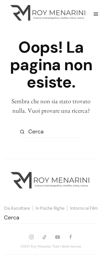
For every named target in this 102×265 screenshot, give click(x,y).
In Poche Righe (50, 208)
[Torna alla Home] (49, 14)
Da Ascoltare (17, 208)
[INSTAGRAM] (31, 236)
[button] (96, 14)
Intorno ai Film (84, 208)
